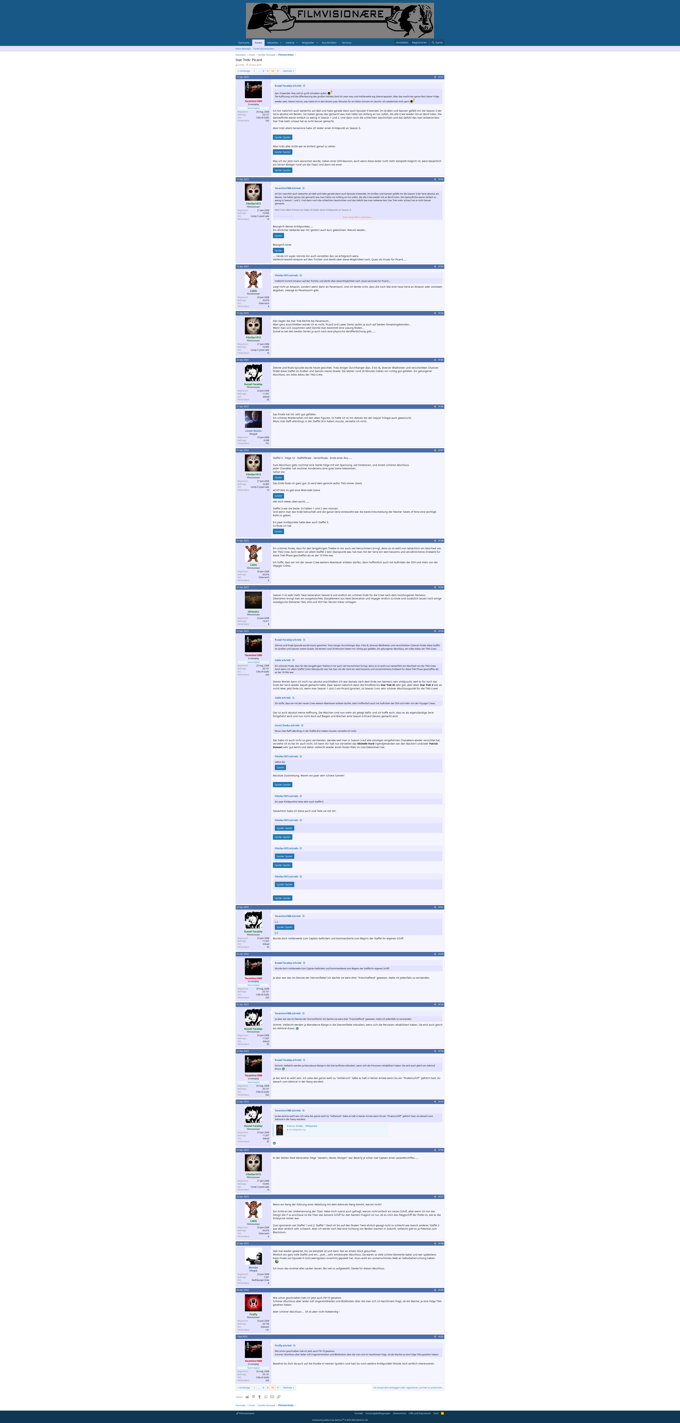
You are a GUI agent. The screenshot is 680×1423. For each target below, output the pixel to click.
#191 (441, 907)
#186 (441, 406)
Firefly (241, 64)
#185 (441, 359)
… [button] (259, 70)
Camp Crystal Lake (260, 216)
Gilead (266, 396)
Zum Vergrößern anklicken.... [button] (358, 217)
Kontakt (359, 1413)
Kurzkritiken (329, 42)
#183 (441, 266)
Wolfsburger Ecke (260, 1280)
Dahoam (265, 1326)
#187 (441, 450)
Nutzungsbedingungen (378, 1413)
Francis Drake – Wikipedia (302, 1126)
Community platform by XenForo (340, 1420)
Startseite (244, 42)
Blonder (253, 1267)
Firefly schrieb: (283, 1345)
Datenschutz (399, 1413)
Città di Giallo (262, 117)
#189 (441, 587)
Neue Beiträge (243, 48)
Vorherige (244, 70)
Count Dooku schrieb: (287, 725)
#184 (441, 313)
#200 (441, 1336)
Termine (347, 42)
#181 (441, 77)
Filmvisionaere (246, 1413)
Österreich (264, 303)
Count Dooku (253, 430)
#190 (441, 631)
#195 (441, 1101)
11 (278, 70)
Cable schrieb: (283, 660)
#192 (441, 953)
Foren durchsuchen (263, 48)
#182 (441, 179)
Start (436, 1413)
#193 (441, 1004)
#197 (441, 1196)
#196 (441, 1149)
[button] (280, 43)
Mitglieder (308, 42)
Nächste (287, 70)
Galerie (290, 42)
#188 (441, 540)
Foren (258, 42)
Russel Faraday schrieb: (288, 85)
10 (272, 70)
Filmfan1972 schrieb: (286, 275)
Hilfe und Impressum (420, 1413)
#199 (441, 1289)
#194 (441, 1051)
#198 (441, 1243)
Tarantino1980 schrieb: (288, 188)
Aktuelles (272, 42)
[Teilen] (435, 77)
